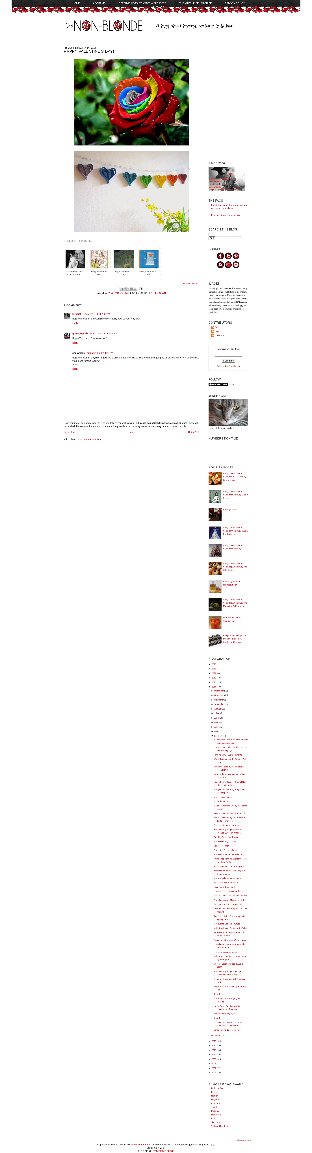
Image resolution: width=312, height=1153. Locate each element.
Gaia (217, 327)
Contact (158, 6)
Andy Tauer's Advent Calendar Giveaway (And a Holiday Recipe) (235, 531)
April (216, 727)
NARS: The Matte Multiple (226, 883)
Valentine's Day (118, 293)
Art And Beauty (221, 801)
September (219, 704)
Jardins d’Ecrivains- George (226, 952)
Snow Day (218, 1018)
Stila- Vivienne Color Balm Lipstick (229, 866)
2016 (214, 678)
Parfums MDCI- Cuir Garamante (228, 755)
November (219, 695)
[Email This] (121, 289)
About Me (99, 3)
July (216, 713)
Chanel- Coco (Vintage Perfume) (229, 891)
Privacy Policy (235, 3)
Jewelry (214, 1107)
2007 (214, 1068)
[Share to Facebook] (131, 289)
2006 (214, 1073)
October (218, 700)
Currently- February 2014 (225, 850)
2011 (214, 1050)
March (217, 731)
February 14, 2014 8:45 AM (103, 333)
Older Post (193, 432)
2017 (214, 673)
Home (76, 3)
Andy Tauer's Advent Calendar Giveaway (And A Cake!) (235, 495)
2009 (214, 1059)
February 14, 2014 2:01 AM (96, 314)
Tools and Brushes (219, 1126)
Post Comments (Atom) (89, 439)
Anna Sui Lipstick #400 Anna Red (229, 900)
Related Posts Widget (190, 283)
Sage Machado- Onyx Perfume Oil (229, 813)
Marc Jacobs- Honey (223, 797)
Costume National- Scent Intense (229, 825)
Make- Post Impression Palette (228, 855)
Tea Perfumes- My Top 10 (225, 1014)
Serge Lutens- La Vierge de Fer (228, 1030)
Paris (213, 1119)
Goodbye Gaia (229, 510)
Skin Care (215, 1122)
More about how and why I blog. (226, 215)
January (218, 1036)
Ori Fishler (219, 336)
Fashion (214, 1096)
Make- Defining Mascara (225, 842)
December (219, 691)
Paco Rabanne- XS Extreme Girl (228, 904)
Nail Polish (216, 1115)
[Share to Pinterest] (135, 289)
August (217, 709)
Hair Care (215, 1103)
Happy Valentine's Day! (224, 887)
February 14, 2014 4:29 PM (99, 353)
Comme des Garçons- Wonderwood (230, 940)
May (216, 722)
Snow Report (219, 994)
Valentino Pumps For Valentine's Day (231, 928)
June (216, 718)
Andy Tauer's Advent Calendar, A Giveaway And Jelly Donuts (235, 567)
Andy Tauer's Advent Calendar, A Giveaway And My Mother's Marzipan (235, 603)
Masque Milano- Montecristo (227, 878)
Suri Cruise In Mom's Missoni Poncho (230, 896)
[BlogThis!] (125, 289)
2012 (214, 1046)
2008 (214, 1064)
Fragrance (215, 1100)
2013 (214, 1041)
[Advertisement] (228, 100)
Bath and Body (217, 1088)
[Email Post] (140, 289)
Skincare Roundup (222, 846)
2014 (214, 687)
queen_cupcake (80, 333)
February (218, 736)
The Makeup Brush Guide (195, 3)
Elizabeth (76, 314)
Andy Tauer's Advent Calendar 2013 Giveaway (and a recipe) (234, 477)
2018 (214, 669)
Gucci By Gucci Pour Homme (226, 837)
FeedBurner (234, 366)
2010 (214, 1055)
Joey (217, 331)
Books (213, 1092)
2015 (214, 682)
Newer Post (70, 432)
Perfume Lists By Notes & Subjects (142, 3)
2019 (214, 664)
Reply (75, 323)
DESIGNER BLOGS (165, 1151)
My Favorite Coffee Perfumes (227, 924)
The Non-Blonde (142, 1144)
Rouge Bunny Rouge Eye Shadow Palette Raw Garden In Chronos (234, 639)
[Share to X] (128, 289)
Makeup (215, 1111)
